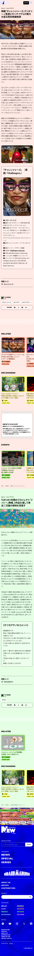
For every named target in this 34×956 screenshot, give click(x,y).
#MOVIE (20, 909)
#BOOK (4, 912)
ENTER (29, 844)
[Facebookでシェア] (22, 307)
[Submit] (30, 897)
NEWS (7, 486)
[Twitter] (24, 924)
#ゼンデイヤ (16, 302)
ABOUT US (5, 882)
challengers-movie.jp (17, 250)
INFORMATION (5, 935)
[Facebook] (31, 924)
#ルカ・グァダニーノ (27, 302)
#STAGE (20, 912)
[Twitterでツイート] (18, 307)
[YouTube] (10, 924)
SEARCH (4, 893)
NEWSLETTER (6, 841)
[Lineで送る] (15, 307)
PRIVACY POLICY (6, 938)
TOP (2, 486)
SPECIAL (7, 859)
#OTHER (20, 914)
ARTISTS (5, 885)
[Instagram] (17, 924)
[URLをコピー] (26, 307)
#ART (3, 909)
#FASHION (5, 914)
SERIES (6, 862)
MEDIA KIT (4, 933)
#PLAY (4, 906)
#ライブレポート (10, 822)
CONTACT (4, 931)
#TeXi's (4, 699)
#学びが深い (19, 822)
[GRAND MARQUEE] (17, 872)
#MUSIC (20, 906)
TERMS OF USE (5, 936)
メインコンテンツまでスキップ (10, 2)
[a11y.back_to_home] (5, 2)
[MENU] (31, 2)
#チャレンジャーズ (6, 302)
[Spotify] (2, 924)
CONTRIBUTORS (8, 888)
